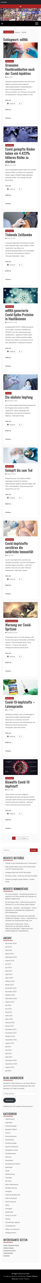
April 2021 (8, 1057)
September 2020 (11, 1064)
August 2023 (9, 960)
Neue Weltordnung (11, 1184)
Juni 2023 (8, 967)
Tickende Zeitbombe (18, 234)
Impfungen (9, 61)
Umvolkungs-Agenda (12, 1222)
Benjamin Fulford (11, 1129)
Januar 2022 (9, 1026)
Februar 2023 (10, 981)
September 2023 (11, 957)
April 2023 (8, 974)
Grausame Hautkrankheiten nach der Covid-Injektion (20, 69)
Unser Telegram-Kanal (11, 1245)
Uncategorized (10, 1226)
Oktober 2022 (10, 995)
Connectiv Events (9, 1250)
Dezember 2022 (11, 988)
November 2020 (11, 1060)
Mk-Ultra (8, 1181)
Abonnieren (9, 1100)
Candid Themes (23, 1279)
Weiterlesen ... (8, 118)
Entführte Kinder (10, 1143)
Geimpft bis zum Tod (18, 470)
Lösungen (8, 1178)
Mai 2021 (8, 1053)
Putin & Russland (11, 1198)
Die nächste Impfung (19, 397)
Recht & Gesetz (10, 1202)
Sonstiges (8, 1208)
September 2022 (11, 998)
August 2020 (9, 1067)
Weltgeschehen (10, 1233)
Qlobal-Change (8, 1248)
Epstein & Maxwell (11, 1147)
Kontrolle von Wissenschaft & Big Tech (18, 920)
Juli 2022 (8, 1005)
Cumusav (6, 1256)
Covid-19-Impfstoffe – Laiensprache (20, 704)
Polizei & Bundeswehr (12, 1195)
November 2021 (11, 1033)
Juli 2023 (8, 964)
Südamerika (9, 1212)
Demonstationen (11, 1136)
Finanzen (8, 1157)
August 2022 (9, 1002)
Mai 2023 (8, 971)
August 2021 (9, 1043)
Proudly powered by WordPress (15, 1276)
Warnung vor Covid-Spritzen (18, 626)
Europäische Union (11, 1150)
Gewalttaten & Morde (12, 1164)
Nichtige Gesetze (11, 1188)
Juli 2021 (8, 1047)
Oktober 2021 (10, 1036)
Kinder (7, 1171)
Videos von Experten (12, 1229)
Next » (25, 838)
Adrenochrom (9, 1119)
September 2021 (11, 1040)
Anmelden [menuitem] (4, 2)
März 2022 (9, 1019)
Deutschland (9, 1140)
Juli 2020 (8, 1071)
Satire (7, 1205)
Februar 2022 (10, 1022)
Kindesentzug (10, 1174)
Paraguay (8, 1191)
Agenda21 (9, 1122)
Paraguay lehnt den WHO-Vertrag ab (18, 872)
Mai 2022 (8, 1012)
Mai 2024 (8, 950)
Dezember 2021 (11, 1029)
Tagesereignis (8, 1253)
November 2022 (11, 991)
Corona (8, 393)
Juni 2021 (8, 1050)
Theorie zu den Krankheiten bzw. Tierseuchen (20, 863)
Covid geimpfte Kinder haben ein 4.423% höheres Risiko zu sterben (20, 155)
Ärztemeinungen (11, 621)
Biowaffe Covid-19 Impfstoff (17, 784)
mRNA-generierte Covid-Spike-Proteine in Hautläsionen (19, 314)
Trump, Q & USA (10, 1215)
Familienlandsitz (10, 1153)
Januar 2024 (9, 954)
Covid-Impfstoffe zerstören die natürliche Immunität (19, 547)
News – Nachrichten (20, 12)
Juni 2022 (8, 1009)
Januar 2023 (9, 985)
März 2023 (9, 978)
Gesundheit (9, 1160)
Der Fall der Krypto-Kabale (26, 904)
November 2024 (11, 943)
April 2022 (8, 1016)
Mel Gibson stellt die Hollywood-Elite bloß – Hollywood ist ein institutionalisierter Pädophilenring (19, 928)
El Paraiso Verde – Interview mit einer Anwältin (21, 876)
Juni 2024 (8, 947)
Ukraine (7, 1219)
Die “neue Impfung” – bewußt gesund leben (20, 894)
